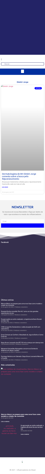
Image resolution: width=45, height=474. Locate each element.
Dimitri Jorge (22, 82)
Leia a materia (5, 421)
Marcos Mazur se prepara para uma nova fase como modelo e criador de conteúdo (21, 415)
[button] (22, 71)
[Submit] (22, 225)
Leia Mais (5, 187)
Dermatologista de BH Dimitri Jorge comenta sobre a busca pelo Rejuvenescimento (19, 176)
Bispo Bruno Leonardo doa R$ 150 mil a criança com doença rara (22, 342)
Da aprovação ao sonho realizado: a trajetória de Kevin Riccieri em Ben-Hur (32, 427)
